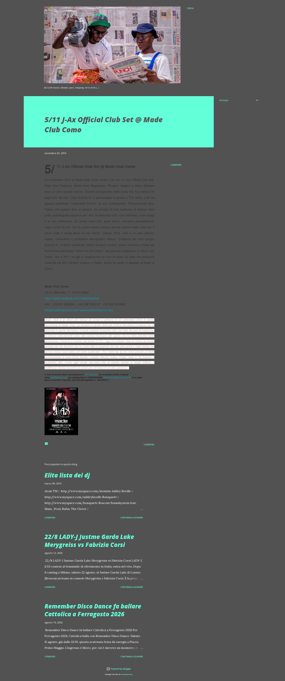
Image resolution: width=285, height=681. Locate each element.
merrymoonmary (127, 674)
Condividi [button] (176, 164)
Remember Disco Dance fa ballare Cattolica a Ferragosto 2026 (93, 610)
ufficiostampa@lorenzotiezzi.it (117, 377)
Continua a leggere (132, 517)
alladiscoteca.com (59, 377)
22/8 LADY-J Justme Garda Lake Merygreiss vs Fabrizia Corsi (89, 541)
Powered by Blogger (120, 668)
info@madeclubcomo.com (62, 310)
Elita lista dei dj (67, 475)
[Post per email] (46, 444)
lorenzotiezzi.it (91, 374)
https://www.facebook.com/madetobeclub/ (72, 298)
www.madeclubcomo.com (96, 310)
